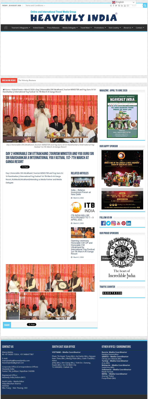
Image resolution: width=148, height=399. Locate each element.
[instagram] (128, 5)
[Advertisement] (74, 53)
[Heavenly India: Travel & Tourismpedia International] (74, 15)
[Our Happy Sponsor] (122, 180)
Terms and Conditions (34, 5)
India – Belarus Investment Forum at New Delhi (81, 192)
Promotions (99, 28)
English (119, 2)
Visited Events (38, 28)
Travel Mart (85, 28)
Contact (139, 28)
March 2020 (29, 90)
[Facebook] (113, 5)
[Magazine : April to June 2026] (122, 116)
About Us (127, 28)
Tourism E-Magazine (19, 28)
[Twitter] (116, 5)
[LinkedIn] (122, 5)
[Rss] (111, 5)
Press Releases (53, 28)
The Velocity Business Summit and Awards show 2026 (39, 80)
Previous (106, 258)
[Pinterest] (119, 5)
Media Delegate (69, 28)
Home (6, 27)
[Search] (145, 5)
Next (140, 258)
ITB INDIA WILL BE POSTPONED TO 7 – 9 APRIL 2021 (82, 217)
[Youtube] (125, 5)
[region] (122, 258)
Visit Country (114, 28)
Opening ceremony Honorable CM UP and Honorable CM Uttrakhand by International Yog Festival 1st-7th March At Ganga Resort (83, 247)
